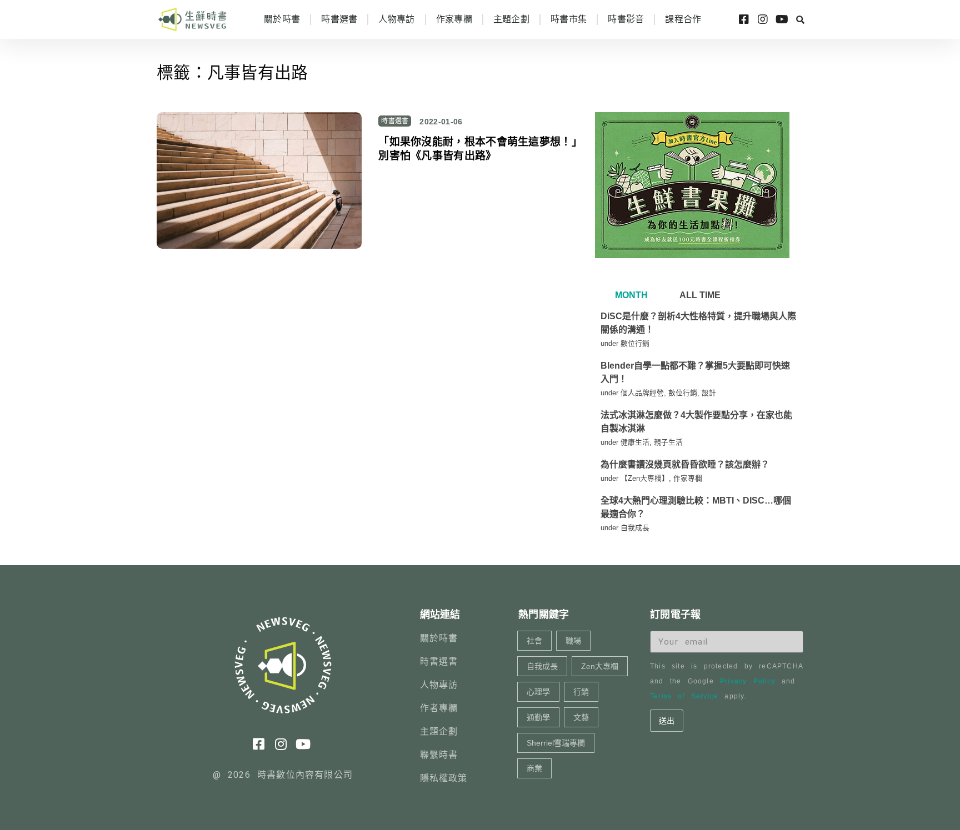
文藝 (581, 717)
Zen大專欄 (599, 666)
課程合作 (683, 19)
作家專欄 (454, 19)
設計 (709, 393)
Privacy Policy (748, 681)
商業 (534, 768)
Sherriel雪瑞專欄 (556, 742)
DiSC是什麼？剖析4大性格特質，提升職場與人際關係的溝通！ (698, 322)
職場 (573, 640)
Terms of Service (684, 696)
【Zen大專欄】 (645, 478)
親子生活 (668, 442)
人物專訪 (396, 19)
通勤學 (538, 717)
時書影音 (626, 19)
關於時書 (282, 19)
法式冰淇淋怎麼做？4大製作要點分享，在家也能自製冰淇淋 (696, 421)
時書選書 (339, 19)
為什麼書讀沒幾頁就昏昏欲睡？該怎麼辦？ (685, 464)
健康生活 (635, 442)
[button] (800, 19)
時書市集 (569, 19)
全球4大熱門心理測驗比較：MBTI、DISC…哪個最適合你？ (696, 507)
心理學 (538, 691)
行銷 (581, 691)
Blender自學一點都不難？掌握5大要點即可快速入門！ (695, 372)
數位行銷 (635, 343)
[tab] (630, 295)
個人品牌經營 (642, 393)
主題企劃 (511, 19)
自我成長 (635, 528)
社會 (534, 640)
